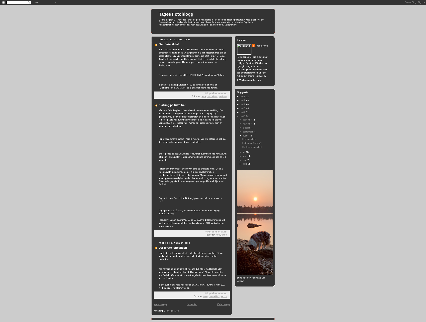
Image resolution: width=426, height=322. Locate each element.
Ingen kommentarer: (217, 93)
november (248, 124)
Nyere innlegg (160, 304)
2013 (243, 97)
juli (244, 152)
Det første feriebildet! (173, 247)
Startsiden (192, 304)
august (246, 136)
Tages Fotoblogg (176, 14)
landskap (223, 96)
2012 (243, 100)
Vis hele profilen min (250, 80)
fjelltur (224, 235)
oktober (247, 128)
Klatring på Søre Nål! (172, 105)
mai (245, 160)
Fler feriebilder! (169, 44)
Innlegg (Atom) (173, 311)
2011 (243, 104)
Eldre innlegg (223, 304)
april (245, 164)
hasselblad (212, 96)
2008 (243, 116)
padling (223, 296)
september (248, 132)
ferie (204, 96)
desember (248, 120)
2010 (243, 108)
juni (245, 156)
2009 (243, 112)
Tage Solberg (262, 46)
